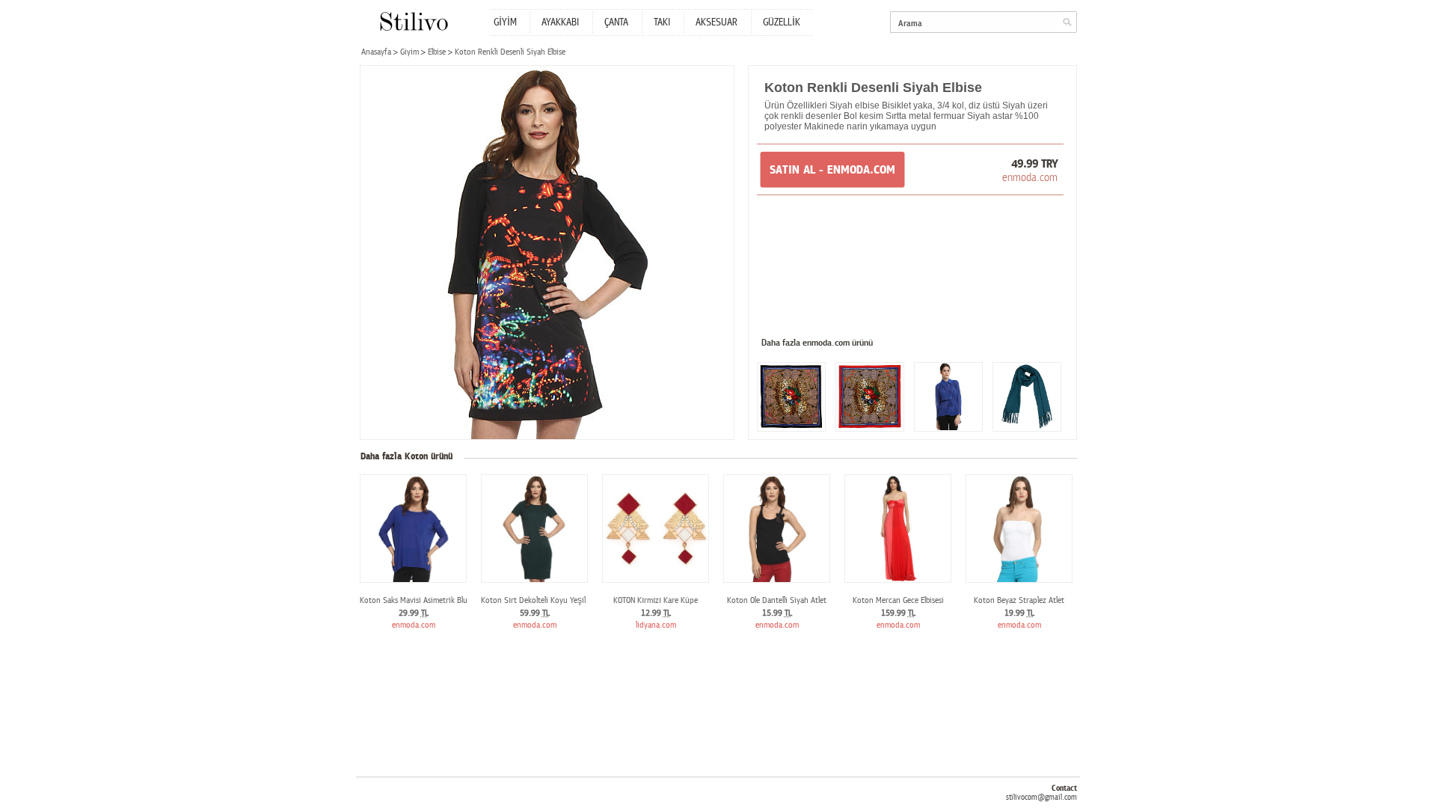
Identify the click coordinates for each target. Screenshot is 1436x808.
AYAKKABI (560, 22)
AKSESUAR (716, 22)
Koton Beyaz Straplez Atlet (1019, 600)
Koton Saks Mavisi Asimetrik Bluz (415, 600)
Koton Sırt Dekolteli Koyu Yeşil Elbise (543, 600)
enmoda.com (1030, 177)
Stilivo (413, 21)
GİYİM (505, 22)
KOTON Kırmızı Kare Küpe (655, 600)
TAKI (662, 22)
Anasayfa (376, 52)
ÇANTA (616, 22)
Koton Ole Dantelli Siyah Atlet (776, 600)
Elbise (437, 52)
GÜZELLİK (781, 22)
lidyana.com (656, 625)
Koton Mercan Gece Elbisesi (898, 600)
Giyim (409, 52)
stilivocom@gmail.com (1041, 797)
